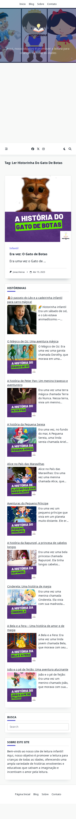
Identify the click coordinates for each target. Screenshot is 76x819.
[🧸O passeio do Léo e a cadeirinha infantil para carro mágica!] (21, 319)
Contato (52, 4)
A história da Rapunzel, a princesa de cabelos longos (37, 545)
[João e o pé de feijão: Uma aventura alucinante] (21, 687)
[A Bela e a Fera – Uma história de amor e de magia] (21, 647)
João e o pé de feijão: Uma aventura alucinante (37, 669)
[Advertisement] (38, 103)
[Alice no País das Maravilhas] (21, 481)
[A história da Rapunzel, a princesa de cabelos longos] (21, 564)
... (44, 261)
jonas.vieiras (19, 272)
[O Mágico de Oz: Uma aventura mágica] (21, 359)
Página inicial (22, 794)
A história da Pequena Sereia (26, 424)
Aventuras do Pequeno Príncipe (27, 503)
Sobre (40, 4)
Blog (31, 4)
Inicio (22, 4)
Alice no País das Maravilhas (25, 464)
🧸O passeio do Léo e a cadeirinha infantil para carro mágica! (34, 300)
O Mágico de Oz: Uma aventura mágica (32, 341)
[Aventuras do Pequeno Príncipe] (21, 521)
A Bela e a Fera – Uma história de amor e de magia (35, 628)
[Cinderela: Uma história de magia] (21, 604)
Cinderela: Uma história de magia (29, 586)
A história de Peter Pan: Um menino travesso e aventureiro (37, 383)
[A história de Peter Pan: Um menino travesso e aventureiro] (21, 402)
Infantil (14, 248)
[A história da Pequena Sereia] (21, 442)
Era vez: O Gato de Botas (28, 254)
